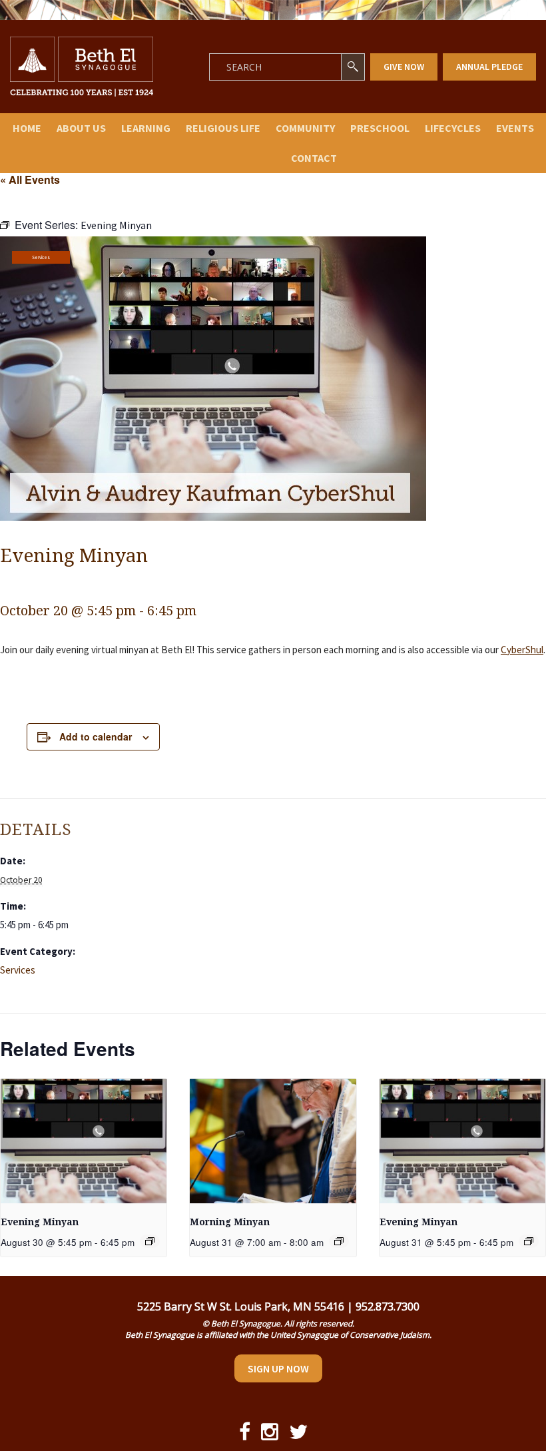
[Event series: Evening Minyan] (149, 1241)
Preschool (380, 128)
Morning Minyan (230, 1222)
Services (41, 257)
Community (305, 128)
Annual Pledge (489, 67)
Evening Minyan (40, 1222)
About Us (81, 128)
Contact (314, 157)
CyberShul (522, 649)
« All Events (30, 179)
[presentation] (83, 1141)
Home (27, 128)
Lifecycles (453, 128)
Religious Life (223, 128)
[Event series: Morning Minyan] (339, 1241)
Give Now (404, 67)
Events (515, 128)
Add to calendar (95, 736)
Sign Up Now (278, 1368)
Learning (145, 128)
